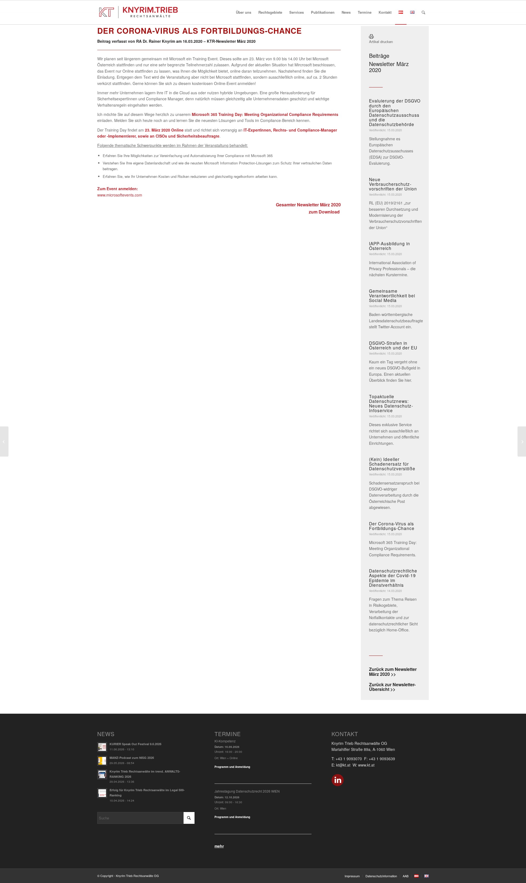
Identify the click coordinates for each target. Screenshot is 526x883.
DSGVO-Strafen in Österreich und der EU (393, 345)
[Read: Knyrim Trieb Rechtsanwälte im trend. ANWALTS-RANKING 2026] (102, 774)
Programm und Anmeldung (232, 767)
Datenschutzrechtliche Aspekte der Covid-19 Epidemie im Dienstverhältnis (393, 578)
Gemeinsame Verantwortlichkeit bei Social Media (392, 295)
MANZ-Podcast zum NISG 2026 (132, 758)
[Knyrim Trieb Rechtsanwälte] (138, 12)
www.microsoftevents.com (119, 195)
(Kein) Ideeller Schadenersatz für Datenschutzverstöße (392, 463)
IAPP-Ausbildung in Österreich (389, 245)
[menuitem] (243, 12)
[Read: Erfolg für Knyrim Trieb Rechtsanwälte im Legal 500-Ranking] (102, 793)
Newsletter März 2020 (389, 67)
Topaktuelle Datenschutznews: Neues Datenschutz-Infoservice (391, 403)
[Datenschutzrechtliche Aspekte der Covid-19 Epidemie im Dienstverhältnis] (4, 441)
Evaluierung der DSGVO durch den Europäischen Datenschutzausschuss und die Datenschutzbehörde (395, 112)
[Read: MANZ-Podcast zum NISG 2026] (102, 761)
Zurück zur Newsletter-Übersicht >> (392, 687)
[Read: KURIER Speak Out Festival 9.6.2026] (102, 747)
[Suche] (423, 12)
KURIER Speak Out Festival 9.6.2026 (135, 744)
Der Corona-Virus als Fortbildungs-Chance (391, 525)
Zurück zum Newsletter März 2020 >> (393, 671)
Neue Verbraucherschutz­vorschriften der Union (393, 184)
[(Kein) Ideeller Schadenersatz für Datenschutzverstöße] (522, 441)
